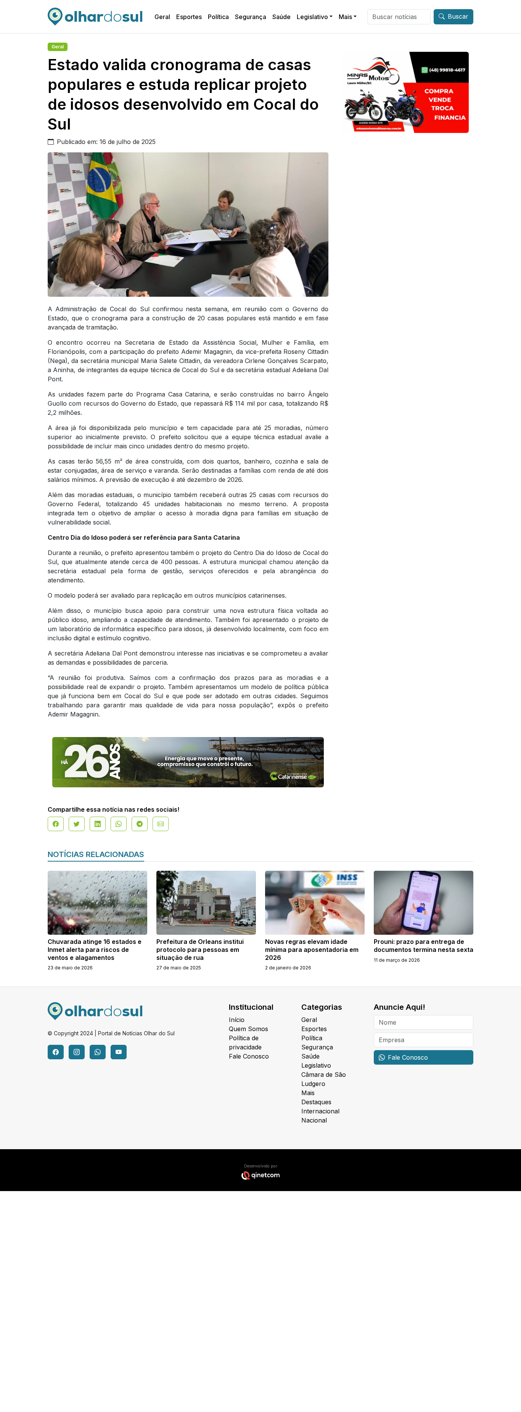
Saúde (281, 17)
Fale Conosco (249, 1056)
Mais (345, 17)
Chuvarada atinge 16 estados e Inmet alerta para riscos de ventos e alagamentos (95, 949)
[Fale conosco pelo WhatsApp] (98, 1052)
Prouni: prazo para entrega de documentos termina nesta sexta (423, 945)
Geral (162, 17)
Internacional (320, 1111)
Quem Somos (248, 1029)
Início (236, 1019)
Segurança (250, 17)
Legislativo (312, 17)
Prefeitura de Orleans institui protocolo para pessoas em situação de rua (200, 949)
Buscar (458, 16)
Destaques (316, 1102)
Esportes (189, 17)
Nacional (314, 1120)
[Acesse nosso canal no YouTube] (119, 1052)
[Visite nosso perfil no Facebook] (56, 1052)
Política (218, 17)
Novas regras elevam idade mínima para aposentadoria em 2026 (312, 949)
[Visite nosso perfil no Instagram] (77, 1052)
